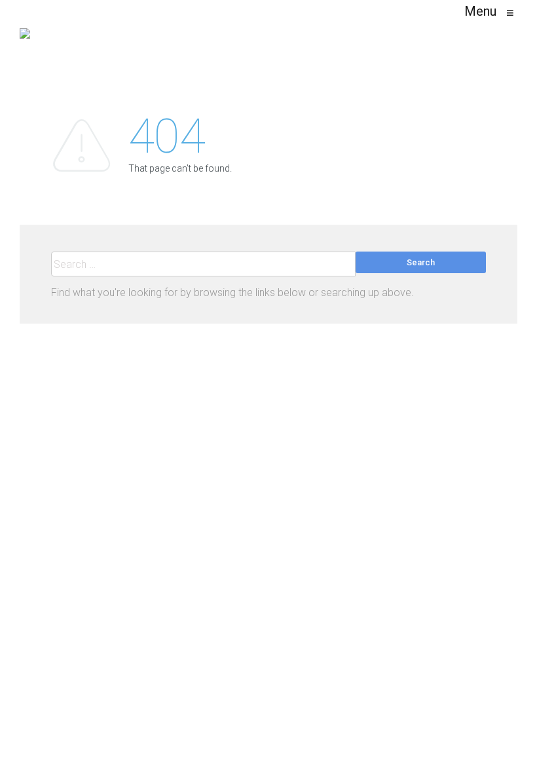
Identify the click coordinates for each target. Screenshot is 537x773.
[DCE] (25, 39)
